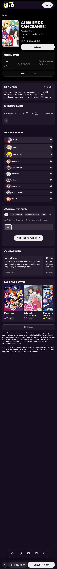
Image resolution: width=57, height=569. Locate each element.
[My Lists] (36, 553)
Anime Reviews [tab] (16, 215)
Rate (23, 74)
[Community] (20, 553)
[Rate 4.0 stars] (33, 74)
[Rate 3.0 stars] (31, 74)
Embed (30, 327)
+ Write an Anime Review (28, 238)
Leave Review (41, 565)
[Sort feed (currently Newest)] (50, 214)
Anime (4, 15)
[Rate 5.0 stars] (35, 74)
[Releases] (28, 553)
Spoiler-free (14, 220)
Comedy (33, 34)
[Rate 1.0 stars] (26, 74)
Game (24, 34)
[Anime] (12, 553)
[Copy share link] (5, 565)
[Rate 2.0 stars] (29, 74)
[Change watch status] (53, 47)
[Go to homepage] (9, 5)
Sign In (47, 5)
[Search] (44, 553)
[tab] (8, 227)
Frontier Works (28, 31)
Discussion (19, 565)
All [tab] (6, 215)
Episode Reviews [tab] (32, 215)
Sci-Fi (41, 34)
